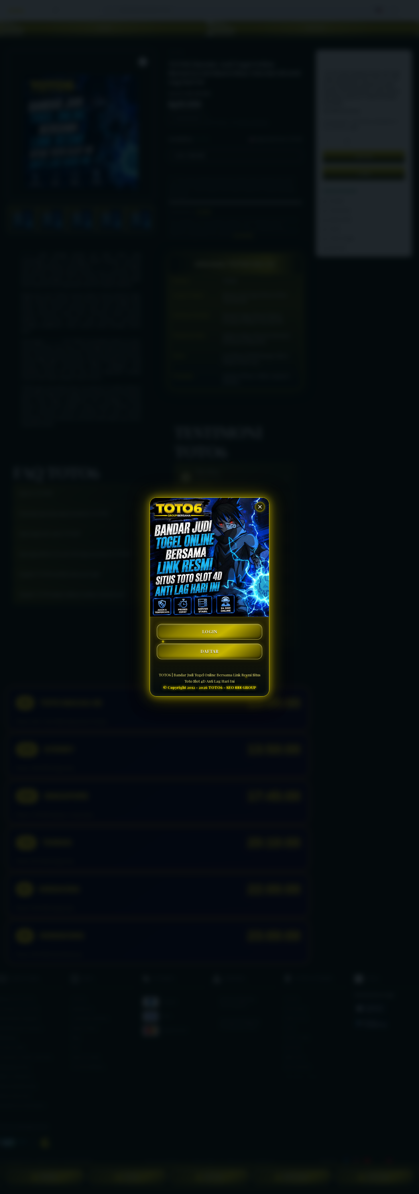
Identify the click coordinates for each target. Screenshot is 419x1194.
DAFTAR (209, 651)
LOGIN (209, 631)
